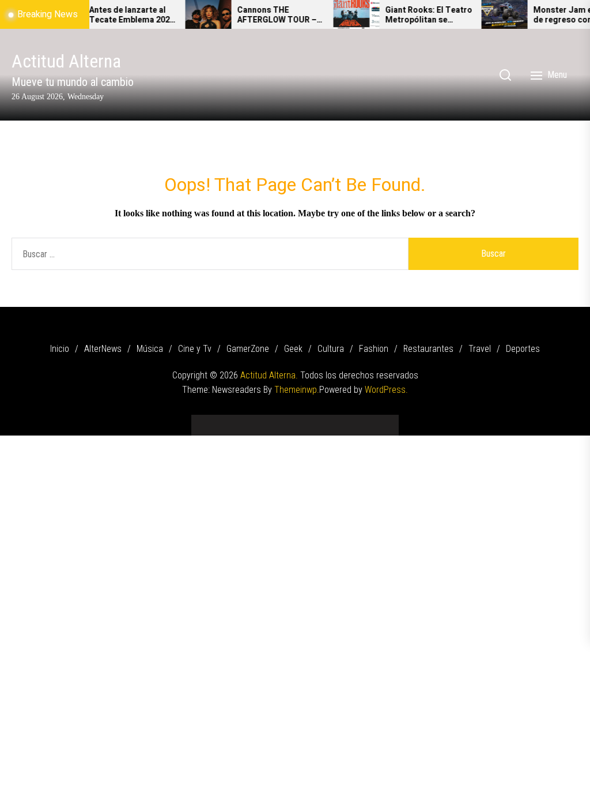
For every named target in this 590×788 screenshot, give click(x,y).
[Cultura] (312, 420)
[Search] (505, 75)
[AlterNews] (226, 420)
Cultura (330, 348)
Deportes (523, 348)
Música (150, 348)
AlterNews (103, 348)
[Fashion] (329, 420)
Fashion (373, 348)
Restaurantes (428, 348)
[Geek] (295, 420)
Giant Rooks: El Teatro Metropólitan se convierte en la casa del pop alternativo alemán (418, 15)
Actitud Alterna (66, 61)
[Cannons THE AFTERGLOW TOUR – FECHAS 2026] (198, 14)
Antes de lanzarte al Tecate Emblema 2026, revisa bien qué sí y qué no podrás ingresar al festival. (123, 15)
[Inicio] (208, 420)
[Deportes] (381, 420)
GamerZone (247, 348)
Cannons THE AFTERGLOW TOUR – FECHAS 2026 (267, 15)
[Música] (243, 420)
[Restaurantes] (346, 420)
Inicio (59, 348)
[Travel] (364, 420)
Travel (479, 348)
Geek (293, 348)
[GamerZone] (277, 420)
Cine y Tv (194, 348)
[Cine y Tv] (260, 420)
